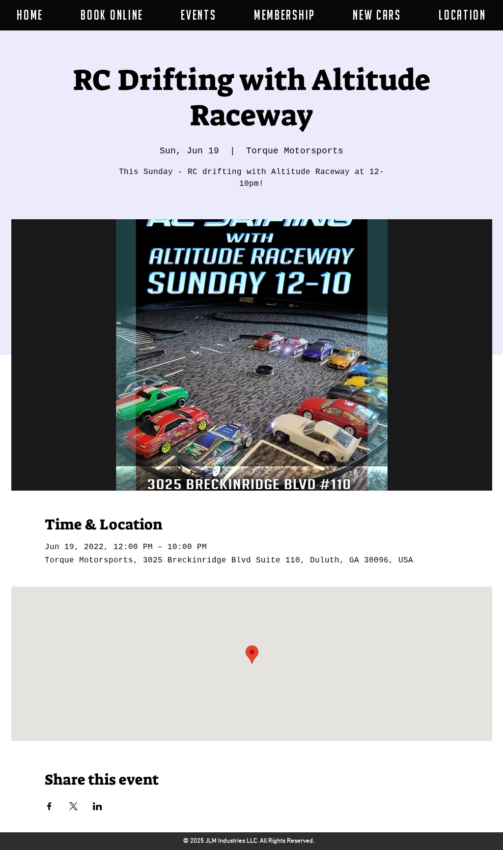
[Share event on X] (73, 806)
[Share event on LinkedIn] (97, 806)
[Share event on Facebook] (49, 806)
